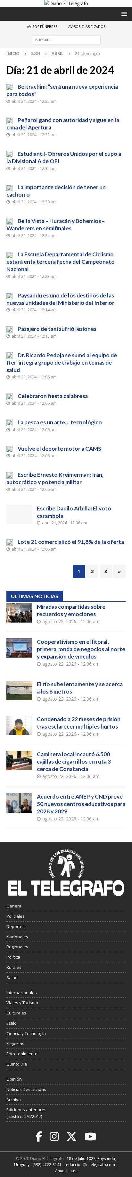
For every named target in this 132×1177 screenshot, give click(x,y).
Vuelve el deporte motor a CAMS (59, 448)
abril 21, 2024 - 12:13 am (34, 336)
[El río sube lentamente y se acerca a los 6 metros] (19, 690)
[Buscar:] (66, 40)
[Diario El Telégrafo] (66, 3)
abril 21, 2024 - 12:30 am (34, 202)
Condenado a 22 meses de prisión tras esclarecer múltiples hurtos (78, 723)
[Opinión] (9, 474)
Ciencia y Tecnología (26, 1033)
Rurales (13, 967)
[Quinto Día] (9, 422)
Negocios (15, 1044)
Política (13, 957)
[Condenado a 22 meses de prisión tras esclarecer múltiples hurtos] (19, 725)
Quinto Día (16, 1064)
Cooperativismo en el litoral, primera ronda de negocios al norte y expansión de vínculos (81, 649)
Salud (12, 977)
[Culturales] (9, 396)
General (14, 906)
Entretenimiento (21, 1054)
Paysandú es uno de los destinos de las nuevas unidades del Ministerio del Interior (60, 299)
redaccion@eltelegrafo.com (89, 1164)
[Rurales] (9, 541)
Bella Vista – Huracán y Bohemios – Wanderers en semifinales (55, 224)
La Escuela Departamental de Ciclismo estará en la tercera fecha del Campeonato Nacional (60, 261)
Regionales (17, 947)
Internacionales (21, 993)
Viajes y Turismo (22, 1002)
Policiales (15, 916)
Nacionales (17, 937)
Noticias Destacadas (26, 1089)
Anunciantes (66, 1170)
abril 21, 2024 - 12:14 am (34, 310)
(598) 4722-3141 (47, 1164)
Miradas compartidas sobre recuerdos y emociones (71, 610)
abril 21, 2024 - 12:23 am (34, 276)
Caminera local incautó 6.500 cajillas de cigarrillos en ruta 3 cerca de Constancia (74, 761)
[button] (123, 14)
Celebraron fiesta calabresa (53, 396)
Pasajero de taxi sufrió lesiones (57, 328)
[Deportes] (9, 86)
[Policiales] (9, 295)
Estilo (11, 1023)
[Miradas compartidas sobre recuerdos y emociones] (19, 613)
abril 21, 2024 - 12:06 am (34, 377)
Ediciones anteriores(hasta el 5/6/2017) (26, 1113)
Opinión (14, 1079)
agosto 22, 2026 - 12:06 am (71, 621)
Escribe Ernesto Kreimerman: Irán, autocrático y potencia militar (54, 478)
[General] (9, 187)
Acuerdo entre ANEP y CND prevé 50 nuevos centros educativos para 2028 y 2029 (81, 804)
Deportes (15, 926)
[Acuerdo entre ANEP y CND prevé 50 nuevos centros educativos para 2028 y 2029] (19, 802)
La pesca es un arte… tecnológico (60, 422)
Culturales (16, 1013)
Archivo (13, 1099)
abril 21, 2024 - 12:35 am (34, 101)
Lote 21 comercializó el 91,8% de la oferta (71, 541)
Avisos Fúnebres (42, 26)
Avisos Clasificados (86, 26)
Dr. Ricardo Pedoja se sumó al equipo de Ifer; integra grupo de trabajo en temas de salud (61, 362)
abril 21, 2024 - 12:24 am (34, 235)
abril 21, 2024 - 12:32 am (34, 134)
